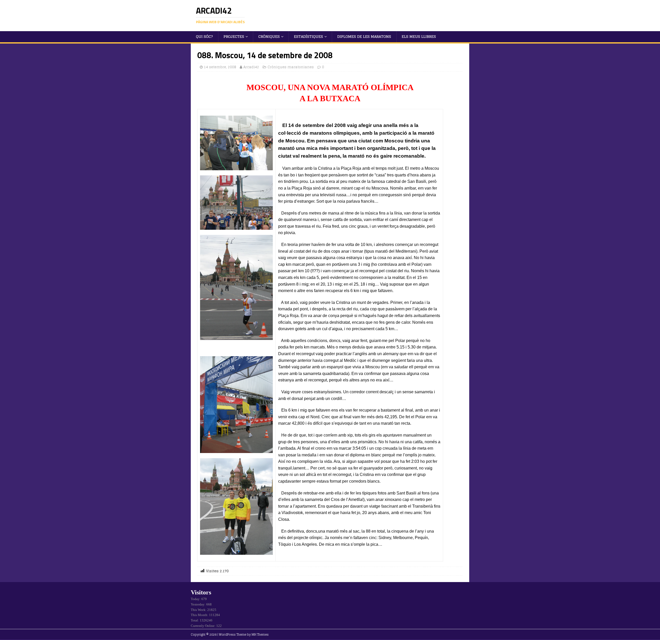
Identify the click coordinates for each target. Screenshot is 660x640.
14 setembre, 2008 (220, 67)
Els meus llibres (419, 36)
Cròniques (269, 36)
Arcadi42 (251, 67)
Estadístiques (308, 36)
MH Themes (260, 634)
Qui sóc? (204, 36)
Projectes (234, 36)
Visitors (201, 592)
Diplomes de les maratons (364, 36)
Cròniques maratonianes (291, 67)
